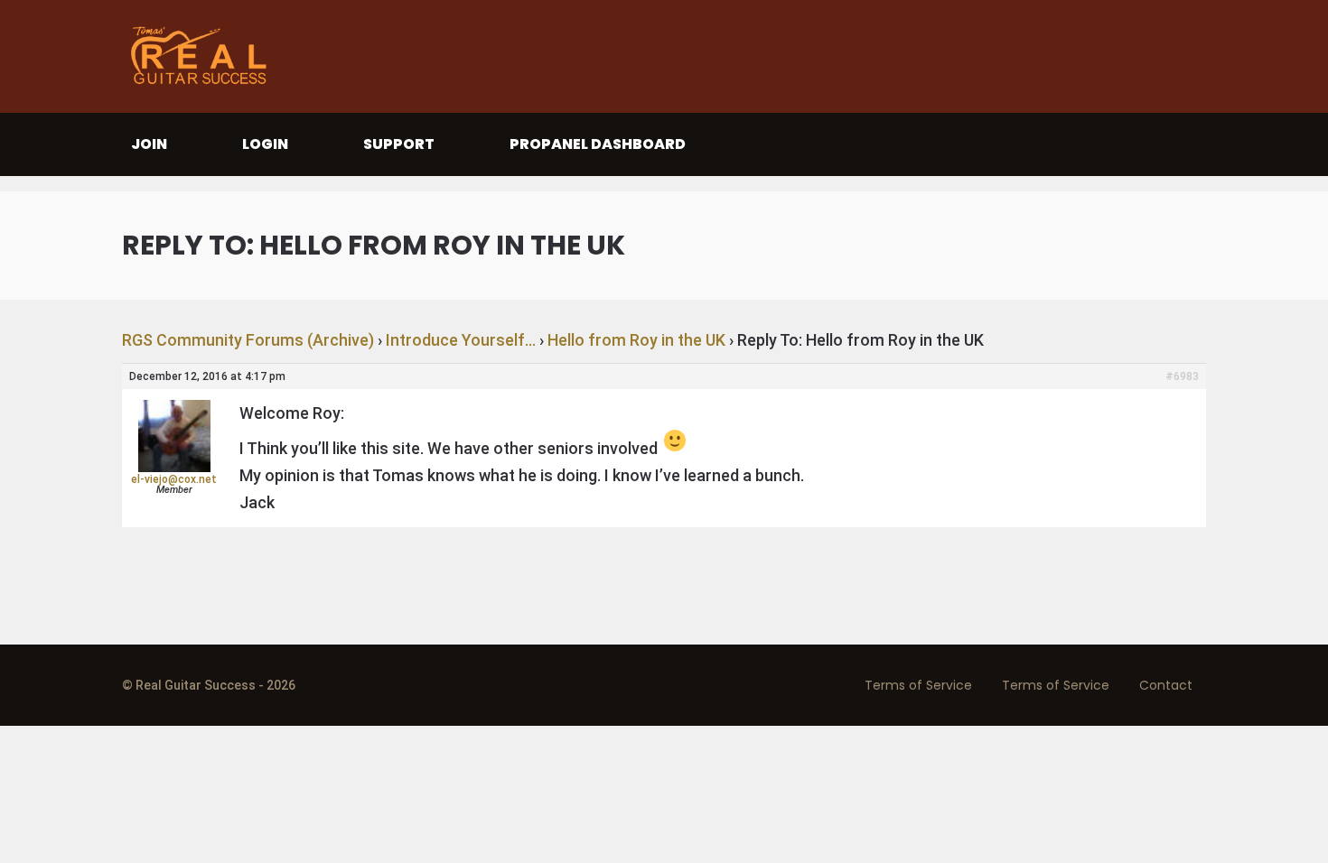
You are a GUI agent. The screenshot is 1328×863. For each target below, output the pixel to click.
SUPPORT (399, 144)
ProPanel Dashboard (598, 144)
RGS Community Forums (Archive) (248, 339)
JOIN (149, 144)
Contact (1165, 685)
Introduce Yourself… (461, 339)
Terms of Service (918, 685)
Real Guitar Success (203, 56)
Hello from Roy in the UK (636, 339)
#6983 (1182, 376)
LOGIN (265, 144)
